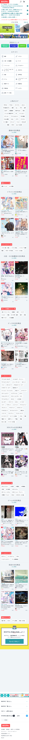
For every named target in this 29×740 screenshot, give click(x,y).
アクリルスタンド (14, 116)
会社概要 (3, 729)
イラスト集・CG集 (5, 210)
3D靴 (3, 489)
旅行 (21, 314)
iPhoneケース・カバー (18, 384)
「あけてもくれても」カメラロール (7, 233)
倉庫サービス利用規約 (15, 729)
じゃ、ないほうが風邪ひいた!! (21, 151)
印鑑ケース (4, 419)
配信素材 (11, 110)
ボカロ (8, 620)
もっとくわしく (14, 641)
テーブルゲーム (11, 556)
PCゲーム (3, 540)
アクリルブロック (5, 399)
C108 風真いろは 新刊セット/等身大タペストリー (7, 365)
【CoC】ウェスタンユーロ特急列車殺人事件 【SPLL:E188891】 (21, 542)
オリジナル (17, 105)
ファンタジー (21, 113)
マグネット (9, 404)
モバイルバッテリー (14, 410)
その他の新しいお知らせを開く (8, 17)
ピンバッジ (15, 404)
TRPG (2, 519)
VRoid (12, 495)
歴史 (25, 314)
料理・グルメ (4, 317)
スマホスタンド (5, 410)
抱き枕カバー (15, 387)
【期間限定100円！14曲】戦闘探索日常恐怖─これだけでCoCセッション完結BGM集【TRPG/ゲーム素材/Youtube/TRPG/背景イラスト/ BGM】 (7, 585)
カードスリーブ (5, 416)
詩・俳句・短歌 (15, 314)
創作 (25, 107)
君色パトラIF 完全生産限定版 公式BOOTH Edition (7, 542)
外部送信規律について (5, 733)
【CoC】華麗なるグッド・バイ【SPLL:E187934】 (21, 521)
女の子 (6, 110)
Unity (12, 119)
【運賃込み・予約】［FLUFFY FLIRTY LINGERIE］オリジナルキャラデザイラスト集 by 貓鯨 (21, 233)
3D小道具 (3, 446)
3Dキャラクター (18, 468)
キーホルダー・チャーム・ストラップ (19, 379)
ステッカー (6, 116)
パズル (21, 416)
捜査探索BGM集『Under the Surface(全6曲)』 (21, 606)
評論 (8, 314)
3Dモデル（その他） (20, 495)
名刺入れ (22, 410)
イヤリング (12, 122)
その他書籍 (17, 274)
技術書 (13, 312)
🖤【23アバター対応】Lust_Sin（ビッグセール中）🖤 (7, 472)
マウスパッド (12, 407)
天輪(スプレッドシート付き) (21, 297)
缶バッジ (24, 382)
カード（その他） (13, 416)
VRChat (5, 105)
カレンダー (4, 401)
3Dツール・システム (6, 492)
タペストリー (4, 363)
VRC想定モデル (6, 107)
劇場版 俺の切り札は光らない (7, 276)
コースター (22, 401)
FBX (21, 107)
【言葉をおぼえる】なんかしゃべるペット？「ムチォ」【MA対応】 (7, 449)
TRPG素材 (23, 116)
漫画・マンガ (4, 149)
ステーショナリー (5, 393)
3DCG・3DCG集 (9, 250)
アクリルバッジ (23, 404)
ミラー (3, 404)
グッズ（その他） (18, 363)
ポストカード (9, 384)
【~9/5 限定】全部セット (20, 364)
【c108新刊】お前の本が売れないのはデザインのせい (21, 172)
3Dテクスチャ (15, 489)
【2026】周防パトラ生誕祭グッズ (21, 344)
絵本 (18, 312)
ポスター (13, 399)
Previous (1, 28)
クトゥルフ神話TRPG (9, 113)
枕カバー (17, 390)
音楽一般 (3, 583)
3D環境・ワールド (5, 495)
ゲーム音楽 (14, 620)
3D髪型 (16, 446)
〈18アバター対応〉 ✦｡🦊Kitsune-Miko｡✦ (21, 449)
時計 (25, 416)
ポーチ (21, 393)
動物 (8, 124)
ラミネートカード (19, 413)
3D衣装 (2, 468)
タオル (16, 401)
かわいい (23, 105)
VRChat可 (24, 122)
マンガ (18, 122)
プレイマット (11, 413)
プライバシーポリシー (12, 731)
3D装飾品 (23, 486)
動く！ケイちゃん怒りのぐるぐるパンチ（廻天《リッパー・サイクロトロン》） (7, 344)
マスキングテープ (5, 396)
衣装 (23, 110)
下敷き (16, 419)
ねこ (17, 107)
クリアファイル (14, 393)
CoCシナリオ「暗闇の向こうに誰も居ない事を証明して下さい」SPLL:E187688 (7, 521)
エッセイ (3, 314)
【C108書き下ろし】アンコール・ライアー (7, 298)
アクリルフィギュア (6, 382)
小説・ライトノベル (5, 274)
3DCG (12, 124)
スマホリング (19, 407)
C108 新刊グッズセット (6, 211)
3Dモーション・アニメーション (18, 492)
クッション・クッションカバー (8, 390)
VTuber (11, 105)
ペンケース (4, 413)
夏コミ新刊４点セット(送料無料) (7, 172)
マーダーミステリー (6, 559)
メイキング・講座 (22, 247)
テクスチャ (23, 119)
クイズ (22, 312)
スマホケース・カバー (6, 387)
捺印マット (10, 419)
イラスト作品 (14, 247)
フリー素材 (5, 122)
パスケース (10, 401)
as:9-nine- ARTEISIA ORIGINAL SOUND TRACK (7, 606)
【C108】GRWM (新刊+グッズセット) (21, 212)
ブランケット (4, 407)
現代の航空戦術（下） (20, 276)
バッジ (3, 384)
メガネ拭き (19, 399)
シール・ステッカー (16, 382)
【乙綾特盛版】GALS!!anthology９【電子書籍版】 (7, 151)
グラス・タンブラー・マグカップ (17, 396)
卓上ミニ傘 (4, 421)
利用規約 (8, 729)
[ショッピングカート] (24, 1)
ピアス (17, 119)
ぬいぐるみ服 (19, 124)
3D (16, 113)
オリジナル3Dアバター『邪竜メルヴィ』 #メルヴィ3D (21, 472)
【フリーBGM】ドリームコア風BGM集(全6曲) (21, 585)
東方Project (17, 110)
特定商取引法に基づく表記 (6, 735)
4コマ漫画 (11, 186)
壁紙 (2, 250)
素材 (13, 107)
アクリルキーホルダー (6, 379)
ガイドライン (4, 731)
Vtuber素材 (6, 119)
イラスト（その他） (19, 250)
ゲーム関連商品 (15, 559)
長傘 (21, 419)
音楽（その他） (4, 604)
